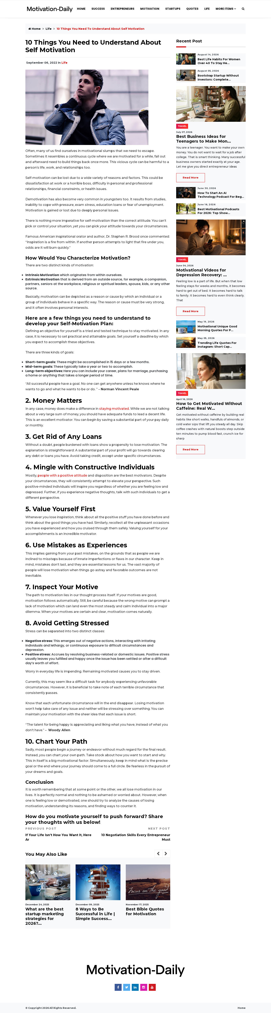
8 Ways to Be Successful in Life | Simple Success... (45, 914)
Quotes (192, 9)
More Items (224, 9)
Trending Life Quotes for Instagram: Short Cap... (217, 344)
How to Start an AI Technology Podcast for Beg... (221, 195)
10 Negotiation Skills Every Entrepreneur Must (135, 834)
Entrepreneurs (122, 9)
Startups (172, 9)
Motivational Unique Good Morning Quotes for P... (217, 328)
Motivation (149, 9)
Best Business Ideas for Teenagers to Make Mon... (203, 139)
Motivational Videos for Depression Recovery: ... (201, 272)
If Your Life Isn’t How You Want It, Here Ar (58, 834)
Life (207, 9)
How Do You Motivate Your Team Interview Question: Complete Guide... (147, 916)
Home (81, 9)
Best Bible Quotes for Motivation (95, 911)
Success (98, 9)
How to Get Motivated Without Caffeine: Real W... (209, 406)
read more (190, 177)
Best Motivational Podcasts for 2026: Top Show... (218, 211)
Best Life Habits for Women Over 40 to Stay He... (219, 61)
